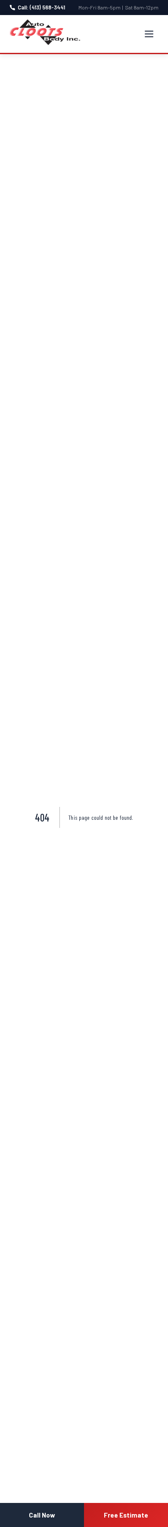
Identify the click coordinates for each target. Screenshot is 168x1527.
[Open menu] (149, 33)
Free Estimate (126, 1515)
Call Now (42, 1515)
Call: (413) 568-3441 (41, 7)
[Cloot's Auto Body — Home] (44, 32)
